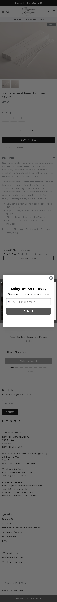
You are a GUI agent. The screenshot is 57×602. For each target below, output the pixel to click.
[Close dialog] (51, 278)
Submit (28, 311)
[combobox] (11, 301)
